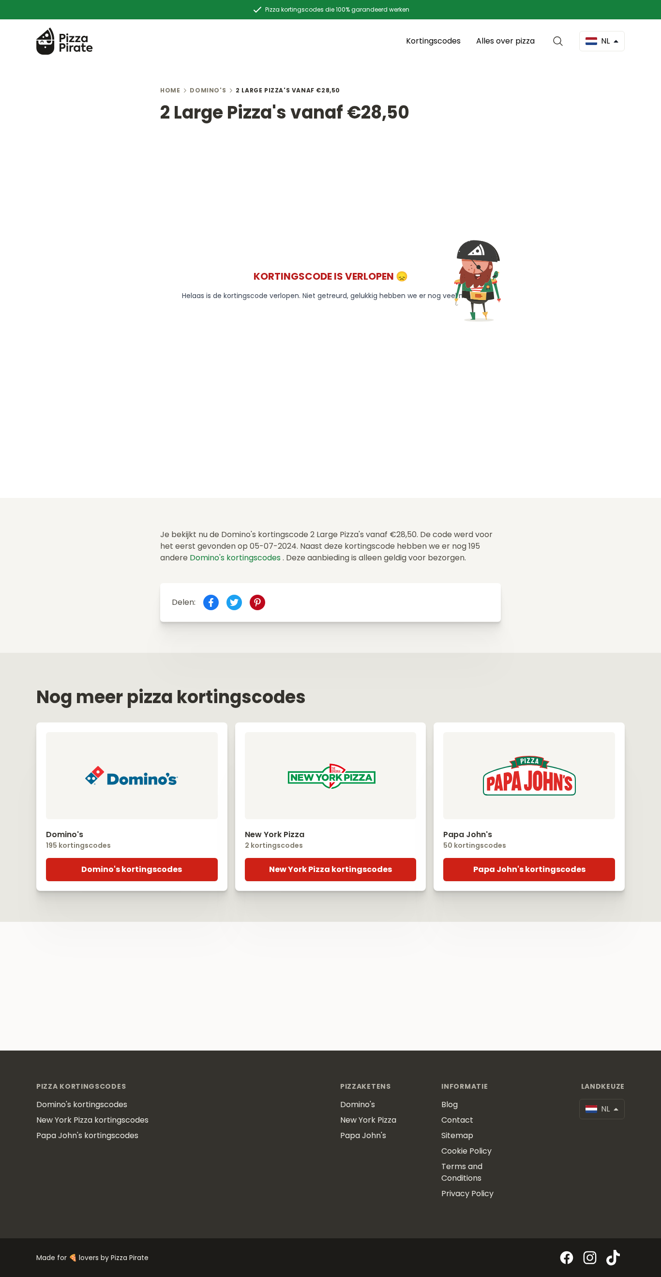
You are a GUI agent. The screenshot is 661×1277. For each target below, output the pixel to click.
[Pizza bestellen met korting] (64, 41)
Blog (449, 1104)
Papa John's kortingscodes (529, 869)
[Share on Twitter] (234, 602)
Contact (457, 1120)
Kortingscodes (433, 40)
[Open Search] (560, 41)
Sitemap (457, 1135)
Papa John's (363, 1135)
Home (170, 90)
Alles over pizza (505, 40)
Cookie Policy (466, 1151)
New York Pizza (368, 1120)
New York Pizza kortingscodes (330, 869)
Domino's (208, 90)
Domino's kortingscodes (236, 557)
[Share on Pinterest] (257, 602)
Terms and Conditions (461, 1172)
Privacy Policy (467, 1193)
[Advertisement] (330, 190)
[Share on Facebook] (211, 602)
